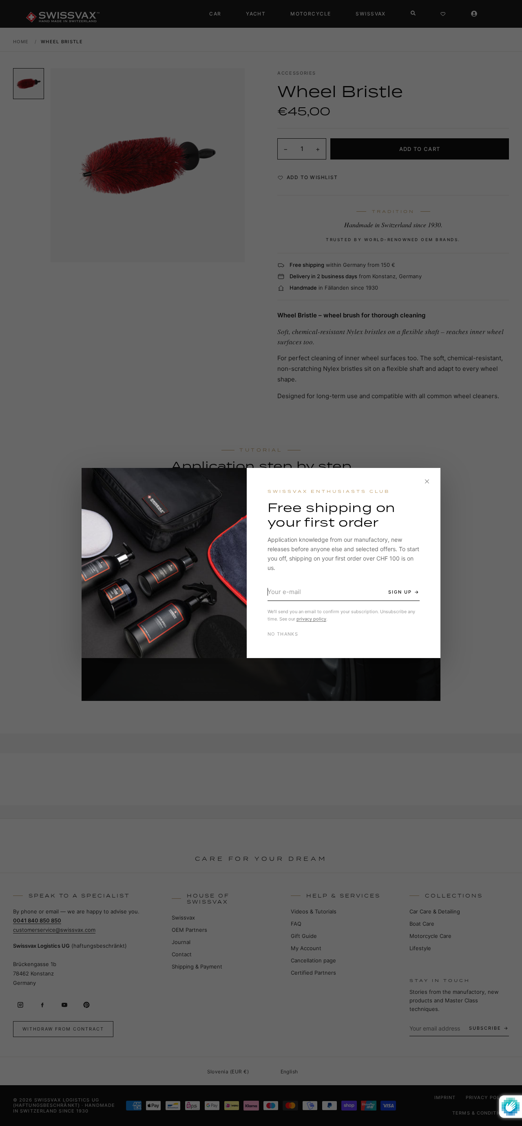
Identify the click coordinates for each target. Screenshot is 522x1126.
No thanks (283, 634)
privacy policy (311, 619)
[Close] (427, 481)
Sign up (400, 592)
